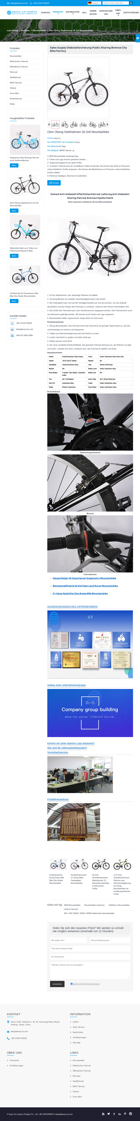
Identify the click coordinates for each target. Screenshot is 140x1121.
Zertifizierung (131, 13)
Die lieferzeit (53, 146)
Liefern (76, 1022)
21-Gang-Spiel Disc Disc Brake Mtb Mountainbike (80, 593)
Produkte (58, 12)
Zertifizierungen (79, 1037)
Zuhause (45, 13)
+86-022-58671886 (24, 335)
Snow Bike (14, 93)
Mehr (14, 165)
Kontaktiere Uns (106, 12)
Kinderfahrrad (16, 99)
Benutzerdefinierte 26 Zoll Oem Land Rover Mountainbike (85, 585)
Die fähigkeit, (53, 150)
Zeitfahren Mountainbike (119, 905)
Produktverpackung (57, 799)
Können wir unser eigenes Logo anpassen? (71, 743)
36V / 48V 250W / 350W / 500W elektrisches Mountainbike (89, 913)
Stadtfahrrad (15, 77)
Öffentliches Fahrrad (19, 67)
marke (50, 138)
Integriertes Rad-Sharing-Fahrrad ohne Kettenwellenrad (24, 159)
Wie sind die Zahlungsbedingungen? (67, 747)
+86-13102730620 (41, 3)
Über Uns (118, 11)
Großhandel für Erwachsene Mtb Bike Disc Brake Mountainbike (24, 294)
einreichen (57, 984)
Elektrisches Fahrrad (19, 61)
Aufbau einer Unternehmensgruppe (66, 685)
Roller (12, 104)
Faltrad (13, 88)
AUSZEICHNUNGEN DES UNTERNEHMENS (72, 606)
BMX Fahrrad (15, 83)
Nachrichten (72, 12)
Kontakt (14, 1014)
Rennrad (13, 72)
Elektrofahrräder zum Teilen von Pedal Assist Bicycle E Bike (23, 249)
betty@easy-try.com (19, 3)
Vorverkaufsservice (57, 752)
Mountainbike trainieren (94, 905)
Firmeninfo (14, 1060)
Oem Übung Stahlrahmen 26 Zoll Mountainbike (24, 204)
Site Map (76, 1043)
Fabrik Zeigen (93, 12)
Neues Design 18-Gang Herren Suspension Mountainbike (84, 578)
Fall (84, 13)
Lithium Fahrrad (71, 909)
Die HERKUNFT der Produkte (61, 142)
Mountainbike (39, 30)
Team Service (78, 1027)
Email (54, 182)
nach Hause (12, 30)
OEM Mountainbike (72, 905)
